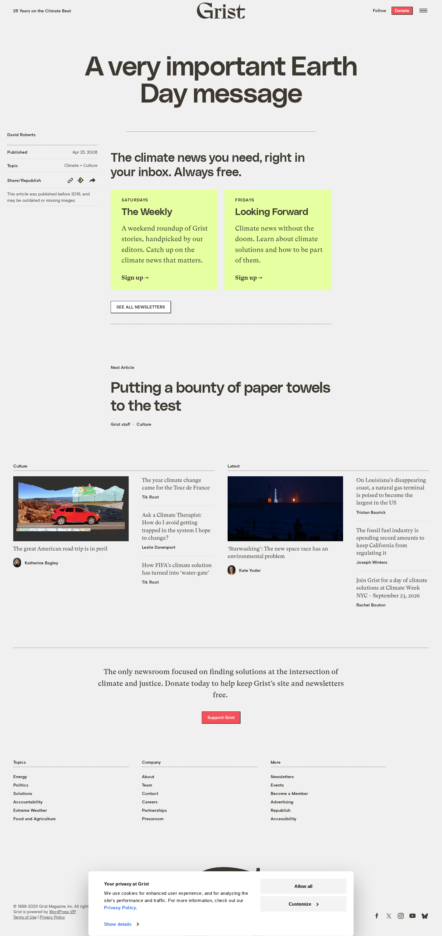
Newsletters (282, 776)
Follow (379, 10)
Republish (280, 810)
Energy (20, 776)
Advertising (282, 801)
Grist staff (120, 424)
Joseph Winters (371, 562)
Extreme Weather (30, 810)
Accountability (28, 801)
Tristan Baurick (371, 512)
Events (277, 784)
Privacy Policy (52, 917)
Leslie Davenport (158, 547)
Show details (117, 924)
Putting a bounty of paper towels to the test (220, 396)
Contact (150, 793)
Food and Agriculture (34, 818)
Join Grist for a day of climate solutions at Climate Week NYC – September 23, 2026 (391, 587)
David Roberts (21, 134)
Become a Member (289, 793)
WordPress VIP (62, 911)
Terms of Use (24, 917)
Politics (20, 784)
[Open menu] (423, 10)
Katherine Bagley (41, 562)
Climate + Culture (80, 165)
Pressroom (153, 818)
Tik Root (150, 496)
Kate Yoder (250, 570)
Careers (150, 801)
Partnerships (154, 810)
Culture (144, 424)
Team (147, 784)
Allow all (303, 886)
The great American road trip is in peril (60, 548)
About (148, 776)
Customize (300, 903)
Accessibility (283, 818)
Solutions (22, 793)
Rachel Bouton (370, 604)
